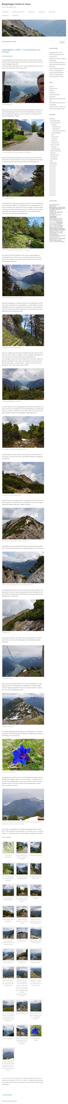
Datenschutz (52, 96)
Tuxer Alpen (54, 138)
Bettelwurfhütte (57, 207)
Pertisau (28, 1082)
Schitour (53, 232)
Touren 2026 (15, 15)
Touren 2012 (52, 166)
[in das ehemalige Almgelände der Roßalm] (23, 399)
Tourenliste (5, 12)
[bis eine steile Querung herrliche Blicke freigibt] (23, 296)
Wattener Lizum (55, 240)
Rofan (52, 134)
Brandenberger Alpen (55, 150)
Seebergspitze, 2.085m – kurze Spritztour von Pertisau (21, 50)
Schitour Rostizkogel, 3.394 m (56, 76)
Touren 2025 (5, 15)
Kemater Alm (58, 221)
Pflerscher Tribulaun (59, 230)
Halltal (50, 160)
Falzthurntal (37, 1080)
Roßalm (33, 1082)
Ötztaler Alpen (53, 156)
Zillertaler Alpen (55, 142)
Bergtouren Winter (55, 144)
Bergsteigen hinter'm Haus (16, 4)
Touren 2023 (41, 12)
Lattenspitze (53, 224)
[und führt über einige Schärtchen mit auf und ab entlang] (23, 539)
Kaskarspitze (52, 220)
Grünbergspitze (52, 213)
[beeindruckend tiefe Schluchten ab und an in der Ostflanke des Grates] (23, 582)
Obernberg (53, 228)
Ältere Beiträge (7, 1094)
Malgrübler (51, 225)
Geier (53, 209)
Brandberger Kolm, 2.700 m (56, 52)
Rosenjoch (52, 231)
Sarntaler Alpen (53, 164)
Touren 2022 (31, 12)
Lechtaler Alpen (53, 162)
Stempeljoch (61, 235)
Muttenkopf (58, 225)
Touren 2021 (52, 185)
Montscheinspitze (21, 1082)
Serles (50, 234)
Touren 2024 (52, 12)
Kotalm (15, 1082)
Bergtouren (26, 1078)
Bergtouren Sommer (35, 1078)
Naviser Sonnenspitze (58, 227)
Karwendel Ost (56, 128)
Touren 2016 (52, 175)
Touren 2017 (52, 177)
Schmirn (60, 232)
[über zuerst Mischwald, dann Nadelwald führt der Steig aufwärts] (23, 248)
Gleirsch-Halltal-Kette (18, 12)
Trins (57, 237)
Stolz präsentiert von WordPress (9, 1101)
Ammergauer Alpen (55, 120)
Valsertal (62, 238)
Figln (50, 209)
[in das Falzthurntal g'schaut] (23, 196)
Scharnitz (61, 231)
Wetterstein (54, 140)
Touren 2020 (52, 183)
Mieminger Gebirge (56, 132)
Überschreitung (60, 241)
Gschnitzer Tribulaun (55, 214)
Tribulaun (52, 237)
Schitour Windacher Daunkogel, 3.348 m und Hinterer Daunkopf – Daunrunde (57, 64)
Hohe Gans (6, 1082)
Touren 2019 (52, 181)
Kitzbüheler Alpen (55, 148)
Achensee (31, 1080)
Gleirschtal (58, 209)
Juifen (11, 1082)
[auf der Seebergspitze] (23, 102)
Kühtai (60, 222)
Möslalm (51, 227)
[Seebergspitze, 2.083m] (23, 676)
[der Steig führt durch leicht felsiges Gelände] (23, 345)
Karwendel (54, 124)
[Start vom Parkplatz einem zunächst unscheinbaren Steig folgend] (23, 150)
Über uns (51, 86)
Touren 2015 (52, 173)
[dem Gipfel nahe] (23, 630)
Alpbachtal (52, 206)
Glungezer (52, 210)
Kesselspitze (52, 222)
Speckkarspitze (55, 234)
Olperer (62, 228)
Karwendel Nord (56, 126)
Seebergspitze (5, 1084)
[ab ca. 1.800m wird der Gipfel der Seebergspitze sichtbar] (23, 447)
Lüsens (59, 224)
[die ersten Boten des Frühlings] (23, 770)
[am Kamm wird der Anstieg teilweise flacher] (23, 493)
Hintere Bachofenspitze (55, 218)
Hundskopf (59, 219)
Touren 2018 (11, 1080)
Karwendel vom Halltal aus (58, 130)
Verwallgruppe (53, 158)
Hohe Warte (53, 219)
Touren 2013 (52, 168)
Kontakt (51, 90)
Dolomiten (53, 152)
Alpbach (57, 204)
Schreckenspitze (39, 1082)
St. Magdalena (53, 235)
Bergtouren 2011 (53, 88)
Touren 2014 (52, 170)
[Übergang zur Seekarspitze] (23, 724)
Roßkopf (57, 231)
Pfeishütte (51, 229)
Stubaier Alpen (55, 136)
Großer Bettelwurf (56, 212)
